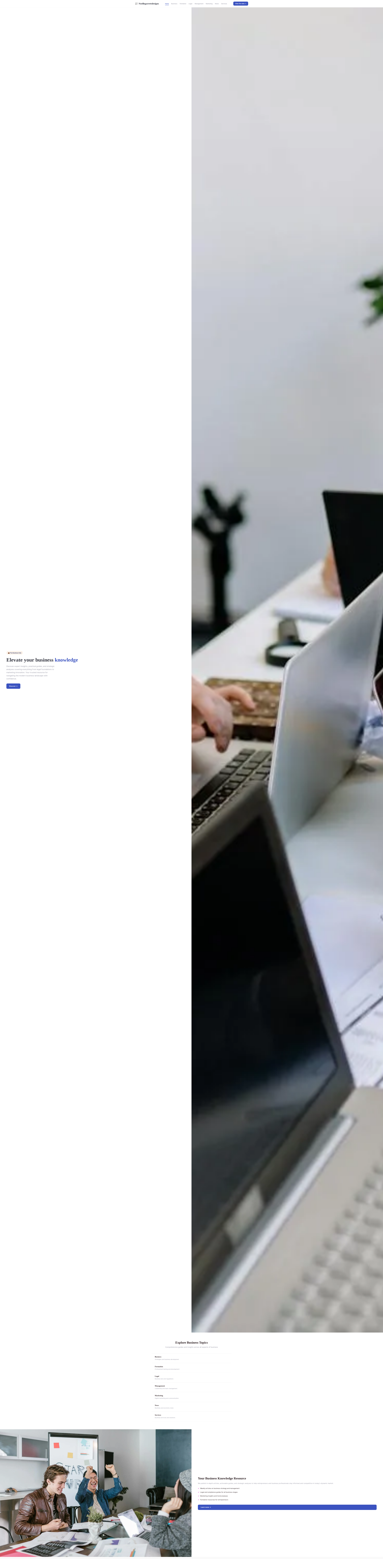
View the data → (240, 3)
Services (224, 3)
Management (199, 3)
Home (167, 3)
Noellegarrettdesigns (147, 3)
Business (174, 3)
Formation (183, 3)
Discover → (13, 686)
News (217, 3)
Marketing (209, 3)
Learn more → (206, 1507)
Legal (190, 3)
